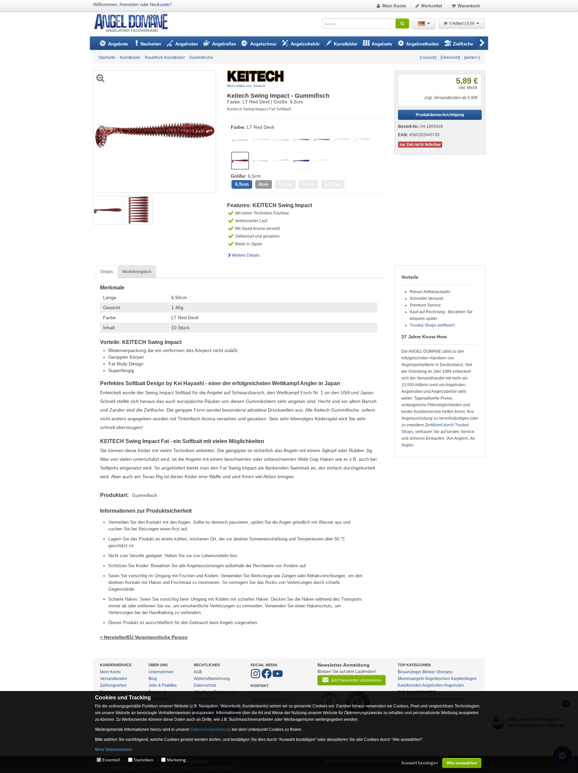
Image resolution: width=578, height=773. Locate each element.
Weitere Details (246, 255)
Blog (153, 678)
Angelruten (454, 685)
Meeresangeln (411, 678)
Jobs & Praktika (163, 685)
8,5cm (285, 184)
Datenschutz (205, 685)
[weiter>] (472, 57)
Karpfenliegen (464, 678)
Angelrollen (432, 685)
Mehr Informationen (113, 749)
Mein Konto (394, 5)
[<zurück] (428, 57)
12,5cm (333, 184)
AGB (198, 672)
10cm (308, 184)
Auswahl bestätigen (419, 763)
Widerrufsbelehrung (212, 678)
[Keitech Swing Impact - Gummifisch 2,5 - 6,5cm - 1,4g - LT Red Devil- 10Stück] (107, 209)
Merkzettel (431, 5)
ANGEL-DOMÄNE (134, 23)
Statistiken (143, 760)
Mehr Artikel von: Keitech (246, 86)
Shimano (444, 672)
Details (106, 271)
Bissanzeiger (409, 672)
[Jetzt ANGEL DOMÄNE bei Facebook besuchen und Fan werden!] (256, 677)
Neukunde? (161, 4)
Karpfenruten (409, 685)
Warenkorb (469, 5)
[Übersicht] (450, 57)
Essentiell (111, 760)
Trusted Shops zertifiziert (432, 325)
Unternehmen (161, 672)
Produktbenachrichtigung (440, 114)
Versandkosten (113, 678)
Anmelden (129, 4)
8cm (263, 184)
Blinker (428, 672)
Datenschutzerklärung (211, 729)
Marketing (176, 760)
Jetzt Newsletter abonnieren (355, 680)
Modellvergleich (137, 271)
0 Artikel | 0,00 (462, 23)
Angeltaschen (437, 678)
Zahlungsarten (113, 685)
